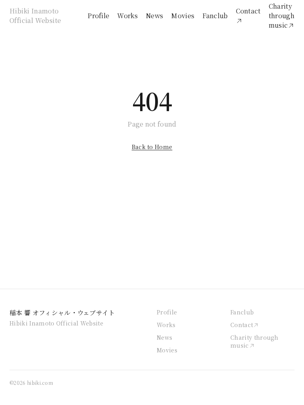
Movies (182, 15)
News (154, 15)
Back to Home (152, 147)
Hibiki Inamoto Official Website (35, 15)
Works (127, 15)
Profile (98, 15)
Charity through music (281, 16)
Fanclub (215, 15)
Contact (248, 10)
